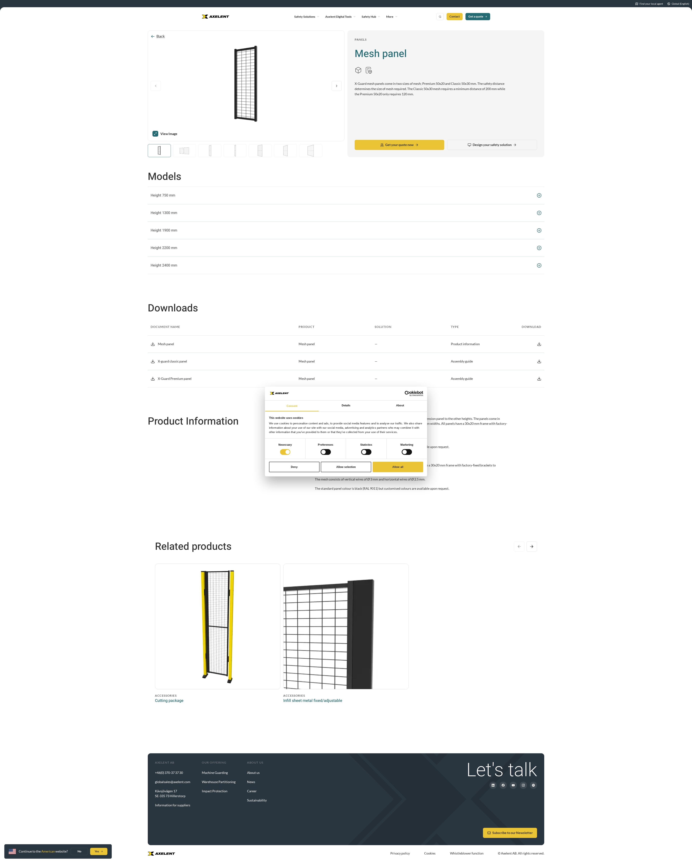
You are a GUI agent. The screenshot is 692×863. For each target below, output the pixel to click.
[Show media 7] (310, 150)
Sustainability (257, 800)
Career (252, 791)
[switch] (326, 452)
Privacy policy (400, 853)
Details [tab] (346, 405)
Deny (294, 466)
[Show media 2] (184, 150)
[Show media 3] (209, 150)
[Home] (215, 16)
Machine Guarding (215, 773)
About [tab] (400, 405)
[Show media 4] (235, 150)
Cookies (430, 853)
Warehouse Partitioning (219, 782)
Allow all (397, 466)
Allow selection (346, 466)
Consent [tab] (292, 405)
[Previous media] (156, 86)
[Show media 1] (159, 150)
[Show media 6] (285, 150)
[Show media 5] (260, 150)
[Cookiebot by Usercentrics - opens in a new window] (407, 393)
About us (253, 773)
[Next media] (337, 86)
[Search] (440, 16)
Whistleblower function (466, 853)
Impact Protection (214, 791)
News (251, 782)
